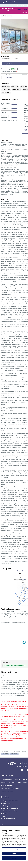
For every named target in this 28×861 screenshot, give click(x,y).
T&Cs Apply (24, 12)
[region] (14, 843)
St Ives (25, 9)
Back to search (7, 16)
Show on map (8, 77)
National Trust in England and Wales (16, 665)
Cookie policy (22, 846)
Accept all (14, 858)
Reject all (14, 853)
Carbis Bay (19, 9)
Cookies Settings (14, 849)
